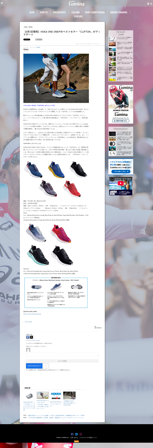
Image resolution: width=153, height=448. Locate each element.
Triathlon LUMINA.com (62, 437)
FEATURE (78, 16)
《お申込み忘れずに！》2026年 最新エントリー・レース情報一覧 (125, 78)
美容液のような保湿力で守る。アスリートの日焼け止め (124, 73)
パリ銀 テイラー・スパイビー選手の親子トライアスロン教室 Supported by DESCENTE (124, 68)
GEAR (31, 12)
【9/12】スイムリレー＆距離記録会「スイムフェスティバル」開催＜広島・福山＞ (124, 138)
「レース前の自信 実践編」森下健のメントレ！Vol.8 (124, 53)
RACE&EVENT (59, 12)
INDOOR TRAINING (118, 12)
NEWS (30, 322)
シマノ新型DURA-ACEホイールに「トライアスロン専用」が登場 (124, 143)
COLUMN (75, 12)
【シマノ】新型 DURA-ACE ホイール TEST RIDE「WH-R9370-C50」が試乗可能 (124, 133)
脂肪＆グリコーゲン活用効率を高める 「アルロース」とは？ (124, 44)
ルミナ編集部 (37, 47)
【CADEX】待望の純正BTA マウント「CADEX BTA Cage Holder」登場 (125, 153)
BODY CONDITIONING (95, 12)
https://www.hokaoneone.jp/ (32, 314)
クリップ (39, 39)
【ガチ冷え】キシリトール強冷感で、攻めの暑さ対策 (124, 63)
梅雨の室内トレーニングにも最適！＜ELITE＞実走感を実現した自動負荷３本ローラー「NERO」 (57, 415)
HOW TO (44, 12)
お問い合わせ (74, 437)
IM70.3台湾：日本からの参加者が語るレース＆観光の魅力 (124, 48)
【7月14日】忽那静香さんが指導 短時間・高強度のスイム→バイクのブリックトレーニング (56, 417)
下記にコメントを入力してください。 (36, 346)
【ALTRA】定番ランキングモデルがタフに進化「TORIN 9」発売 (124, 148)
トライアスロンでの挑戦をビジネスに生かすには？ (124, 38)
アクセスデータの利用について (88, 437)
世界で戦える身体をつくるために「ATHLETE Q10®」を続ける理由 (125, 59)
